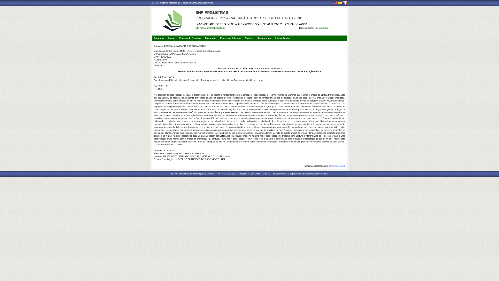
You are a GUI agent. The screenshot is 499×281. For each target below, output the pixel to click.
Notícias (249, 38)
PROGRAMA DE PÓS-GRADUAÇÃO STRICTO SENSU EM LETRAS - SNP (249, 18)
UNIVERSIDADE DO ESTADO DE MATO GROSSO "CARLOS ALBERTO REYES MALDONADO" (251, 24)
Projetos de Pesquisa (190, 38)
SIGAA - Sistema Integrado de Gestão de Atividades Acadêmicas (182, 3)
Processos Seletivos (230, 38)
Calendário (210, 38)
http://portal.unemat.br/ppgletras (211, 28)
